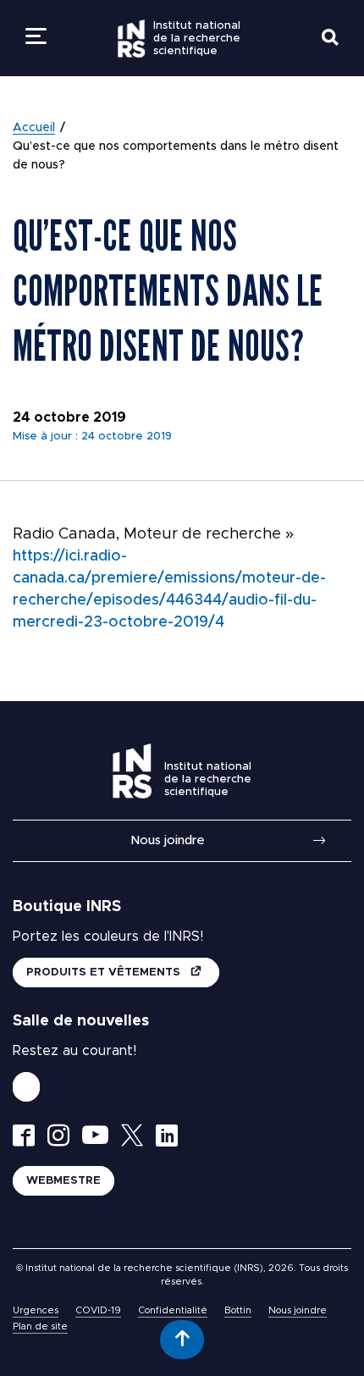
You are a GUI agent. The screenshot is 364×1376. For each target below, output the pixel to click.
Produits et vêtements (105, 972)
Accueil (34, 128)
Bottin (237, 1310)
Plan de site (40, 1326)
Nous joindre (167, 840)
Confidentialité (172, 1310)
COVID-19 (98, 1310)
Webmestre (63, 1180)
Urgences (35, 1310)
